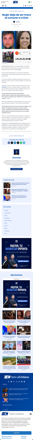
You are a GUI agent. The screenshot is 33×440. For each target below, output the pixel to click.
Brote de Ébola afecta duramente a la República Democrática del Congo (9, 353)
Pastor (5, 223)
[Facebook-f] (23, 5)
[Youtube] (25, 5)
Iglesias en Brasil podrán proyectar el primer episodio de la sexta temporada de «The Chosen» (20, 184)
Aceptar (16, 433)
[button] (30, 414)
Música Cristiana (7, 220)
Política (5, 225)
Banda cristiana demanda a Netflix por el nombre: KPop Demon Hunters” (23, 353)
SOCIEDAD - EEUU (20, 11)
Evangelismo (7, 218)
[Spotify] (24, 381)
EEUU (12, 11)
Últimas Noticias (9, 180)
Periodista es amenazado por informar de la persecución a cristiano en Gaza (19, 197)
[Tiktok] (31, 5)
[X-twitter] (27, 5)
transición (4, 87)
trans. (19, 69)
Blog (5, 233)
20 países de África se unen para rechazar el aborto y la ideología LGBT (23, 368)
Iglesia (5, 215)
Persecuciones (7, 213)
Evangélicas (6, 230)
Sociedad (15, 11)
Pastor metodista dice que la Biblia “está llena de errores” (23, 337)
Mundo (5, 228)
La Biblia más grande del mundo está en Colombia (9, 367)
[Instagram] (29, 5)
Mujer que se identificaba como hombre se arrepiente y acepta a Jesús (20, 191)
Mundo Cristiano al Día (6, 64)
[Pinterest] (21, 381)
